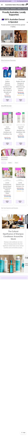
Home (2, 8)
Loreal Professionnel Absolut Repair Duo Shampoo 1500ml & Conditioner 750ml (7, 188)
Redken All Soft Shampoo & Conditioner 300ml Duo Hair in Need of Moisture (20, 86)
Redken (7, 79)
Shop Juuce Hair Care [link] (6, 107)
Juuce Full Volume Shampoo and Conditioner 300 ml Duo (20, 130)
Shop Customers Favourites (8, 60)
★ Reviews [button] (26, 219)
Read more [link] (5, 250)
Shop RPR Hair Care (6, 105)
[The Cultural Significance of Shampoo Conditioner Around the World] (13, 221)
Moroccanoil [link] (11, 263)
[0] (25, 4)
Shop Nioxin (4, 159)
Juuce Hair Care (7, 125)
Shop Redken (4, 157)
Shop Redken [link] (4, 62)
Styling (19, 8)
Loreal (3, 162)
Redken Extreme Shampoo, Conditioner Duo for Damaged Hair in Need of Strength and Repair (7, 88)
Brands (7, 8)
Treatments (25, 8)
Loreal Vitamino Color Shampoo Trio (20, 184)
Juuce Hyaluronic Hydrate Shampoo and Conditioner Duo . (7, 131)
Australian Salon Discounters (15, 4)
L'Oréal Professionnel (7, 180)
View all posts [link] (5, 210)
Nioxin (16, 162)
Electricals (13, 8)
